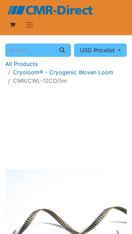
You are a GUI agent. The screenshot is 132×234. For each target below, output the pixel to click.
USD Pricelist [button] (98, 50)
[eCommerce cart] (12, 25)
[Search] (62, 50)
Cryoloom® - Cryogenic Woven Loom (63, 72)
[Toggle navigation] (29, 24)
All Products (21, 63)
